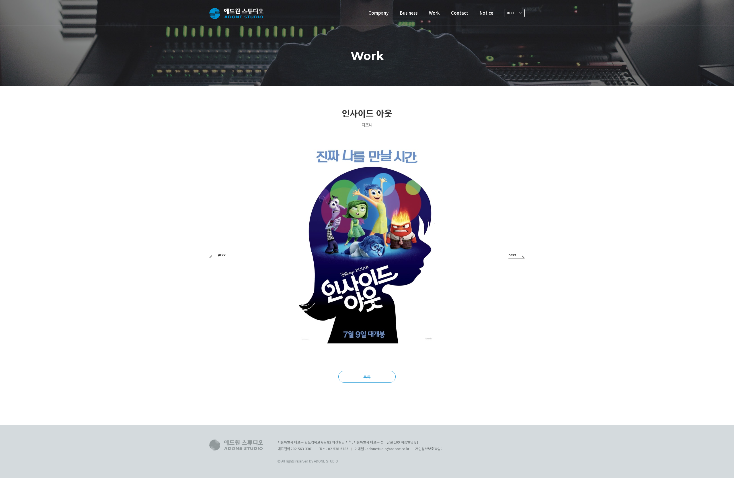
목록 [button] (367, 377)
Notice (486, 13)
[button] (217, 255)
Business (408, 13)
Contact (459, 13)
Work (434, 13)
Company (378, 13)
